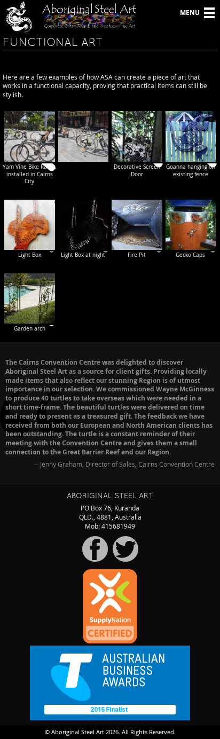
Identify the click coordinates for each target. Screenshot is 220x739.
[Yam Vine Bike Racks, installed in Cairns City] (30, 136)
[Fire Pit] (137, 225)
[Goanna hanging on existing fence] (191, 136)
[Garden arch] (30, 299)
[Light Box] (30, 225)
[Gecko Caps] (191, 225)
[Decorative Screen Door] (137, 136)
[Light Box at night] (84, 225)
